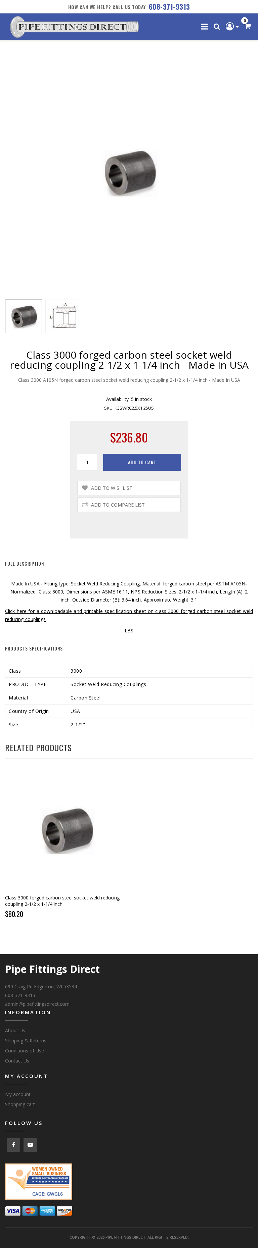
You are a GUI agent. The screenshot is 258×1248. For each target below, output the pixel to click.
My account (18, 1094)
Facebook (13, 1145)
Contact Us (17, 1060)
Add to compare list (118, 505)
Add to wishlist (111, 488)
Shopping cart (20, 1104)
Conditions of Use (24, 1050)
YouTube (30, 1145)
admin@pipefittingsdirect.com (37, 1004)
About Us (15, 1030)
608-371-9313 (169, 7)
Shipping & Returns (25, 1040)
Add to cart (142, 462)
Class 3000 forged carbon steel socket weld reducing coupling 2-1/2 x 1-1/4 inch (62, 900)
